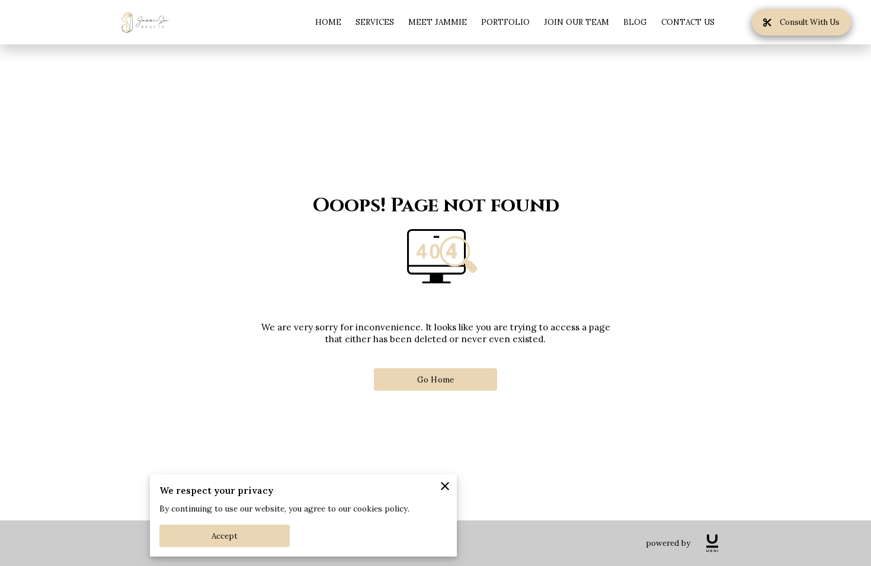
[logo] (712, 543)
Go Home (435, 380)
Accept (225, 536)
